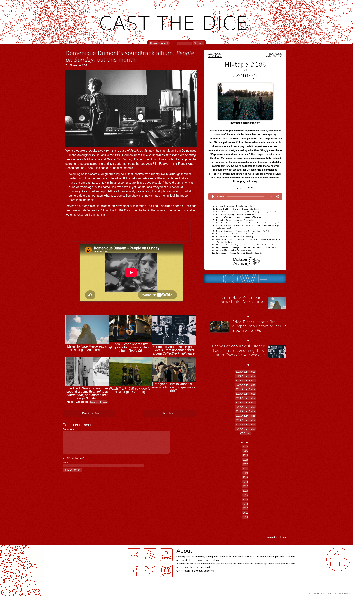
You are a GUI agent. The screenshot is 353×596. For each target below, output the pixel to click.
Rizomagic (245, 75)
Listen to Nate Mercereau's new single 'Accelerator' (239, 299)
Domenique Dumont (98, 402)
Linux (329, 593)
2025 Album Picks (245, 371)
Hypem (282, 537)
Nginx (335, 593)
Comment (69, 429)
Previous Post (89, 413)
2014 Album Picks (245, 420)
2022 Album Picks (245, 384)
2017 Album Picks (245, 406)
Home (153, 43)
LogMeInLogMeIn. (12, 546)
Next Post (170, 413)
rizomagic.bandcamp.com (245, 122)
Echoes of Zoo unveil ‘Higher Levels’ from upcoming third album (238, 350)
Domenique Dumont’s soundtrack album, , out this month (129, 56)
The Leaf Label (156, 206)
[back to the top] (338, 559)
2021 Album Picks (245, 389)
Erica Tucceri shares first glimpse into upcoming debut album (259, 326)
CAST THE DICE (176, 22)
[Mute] (277, 196)
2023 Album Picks (245, 380)
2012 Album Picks (245, 428)
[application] (245, 196)
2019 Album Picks (245, 398)
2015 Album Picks (245, 415)
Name (66, 461)
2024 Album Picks (245, 376)
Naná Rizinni (215, 56)
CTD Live (245, 433)
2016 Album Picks (245, 411)
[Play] (213, 196)
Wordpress (346, 593)
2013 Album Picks (245, 424)
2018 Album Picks (245, 402)
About (164, 43)
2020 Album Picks (245, 393)
